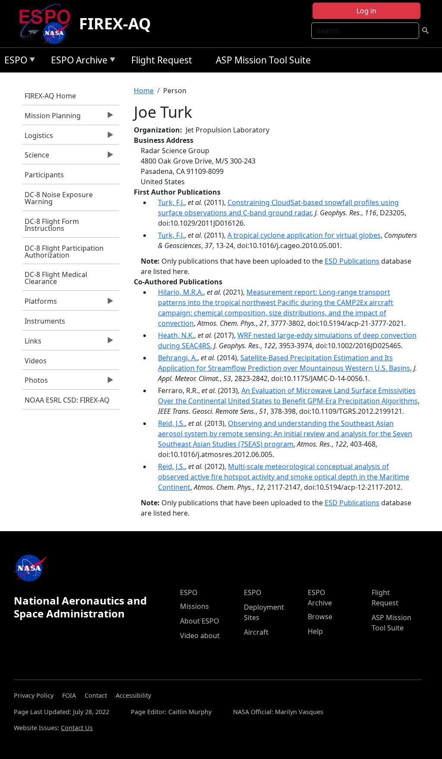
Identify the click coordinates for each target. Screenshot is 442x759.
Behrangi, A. (177, 357)
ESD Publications (352, 261)
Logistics (37, 138)
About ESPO (199, 621)
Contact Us (77, 728)
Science (35, 157)
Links (31, 343)
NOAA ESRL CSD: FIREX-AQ (67, 400)
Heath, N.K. (176, 335)
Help (315, 631)
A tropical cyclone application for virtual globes (304, 235)
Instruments (45, 321)
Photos (35, 382)
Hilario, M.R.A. (180, 292)
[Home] (48, 23)
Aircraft (256, 632)
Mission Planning (51, 118)
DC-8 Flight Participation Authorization (64, 251)
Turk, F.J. (171, 202)
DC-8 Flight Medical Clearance (56, 278)
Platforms (39, 303)
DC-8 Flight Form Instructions (52, 225)
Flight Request (161, 60)
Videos (36, 360)
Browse (320, 616)
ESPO (13, 61)
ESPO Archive (77, 61)
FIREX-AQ (115, 23)
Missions (194, 606)
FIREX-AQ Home (50, 96)
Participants (44, 175)
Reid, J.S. (171, 423)
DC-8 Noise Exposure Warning (59, 198)
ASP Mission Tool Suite (263, 60)
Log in (366, 11)
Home (144, 90)
